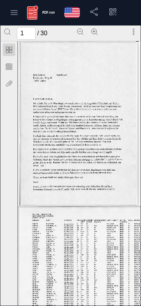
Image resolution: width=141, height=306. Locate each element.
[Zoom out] (80, 32)
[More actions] (133, 32)
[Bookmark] (9, 66)
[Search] (7, 32)
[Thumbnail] (9, 50)
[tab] (9, 51)
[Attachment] (9, 83)
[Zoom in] (94, 32)
